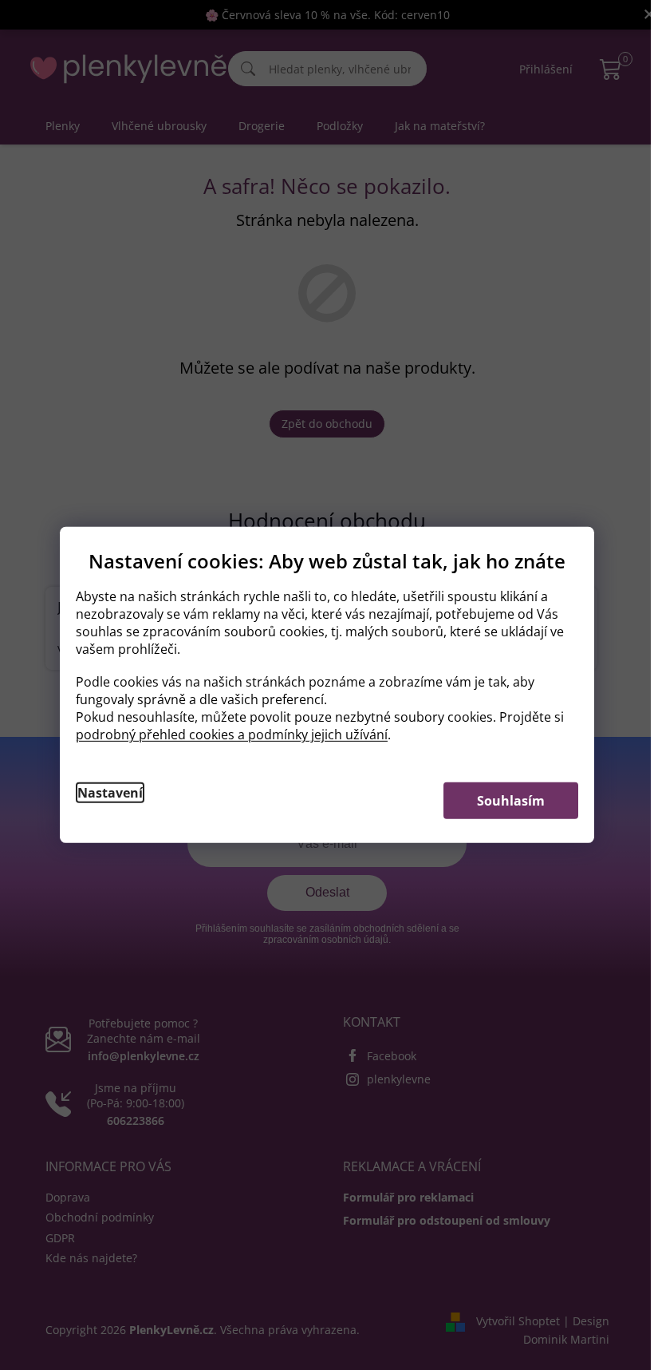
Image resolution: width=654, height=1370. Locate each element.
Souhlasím (511, 801)
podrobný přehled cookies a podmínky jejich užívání (232, 734)
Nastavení (110, 793)
